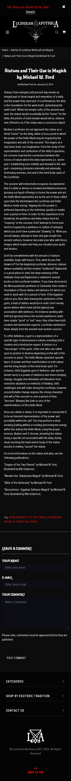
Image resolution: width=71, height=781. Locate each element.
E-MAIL (7, 577)
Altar (12, 517)
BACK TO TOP (35, 772)
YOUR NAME (10, 561)
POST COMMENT (16, 658)
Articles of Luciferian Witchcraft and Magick (32, 50)
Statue (33, 521)
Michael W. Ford (12, 521)
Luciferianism (54, 517)
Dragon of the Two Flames (31, 517)
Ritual (25, 521)
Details (30, 12)
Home (5, 50)
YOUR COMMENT (13, 594)
